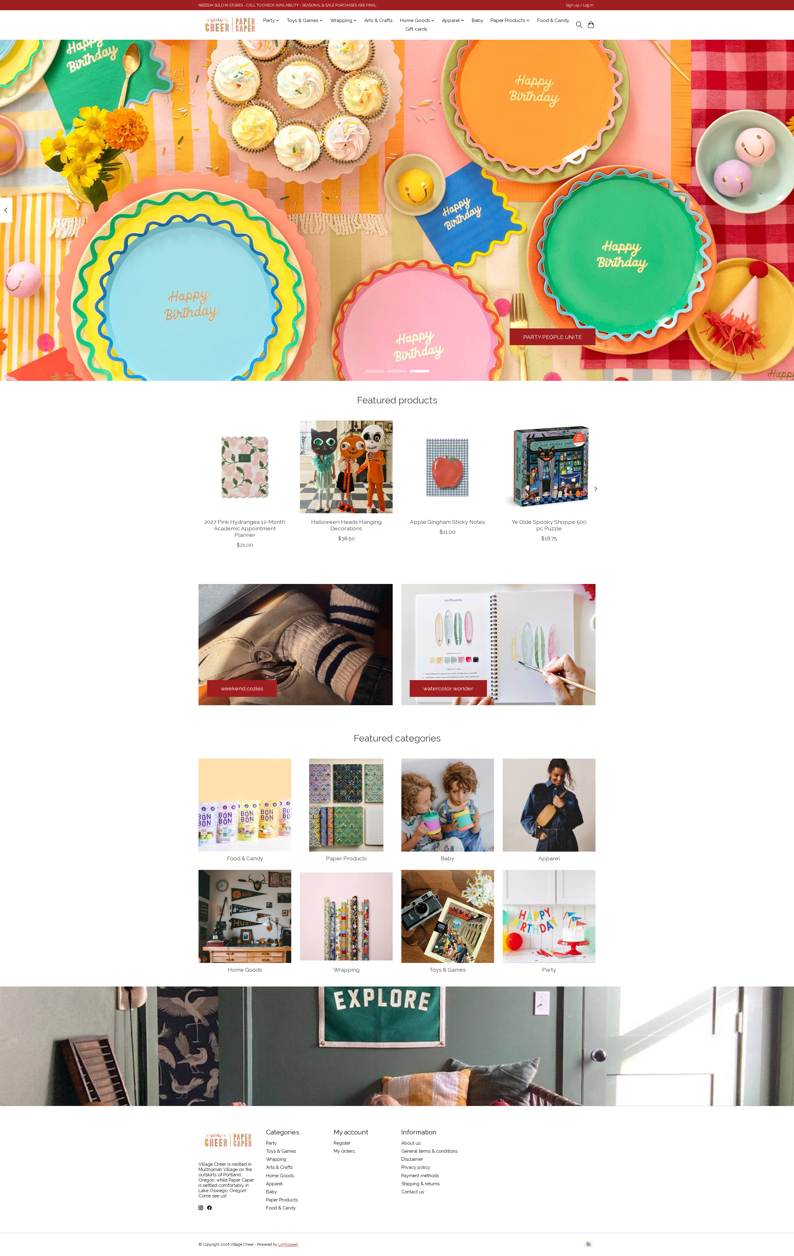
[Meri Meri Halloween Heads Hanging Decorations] (346, 467)
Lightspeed (288, 1244)
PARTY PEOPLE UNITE (552, 336)
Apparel (549, 858)
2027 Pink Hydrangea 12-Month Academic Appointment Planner (244, 528)
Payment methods (420, 1175)
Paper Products (346, 858)
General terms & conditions (429, 1151)
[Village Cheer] (229, 24)
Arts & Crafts (378, 20)
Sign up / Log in (580, 5)
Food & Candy (553, 20)
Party (549, 969)
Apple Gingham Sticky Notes (447, 522)
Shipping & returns (420, 1183)
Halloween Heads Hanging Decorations (346, 525)
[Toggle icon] (578, 24)
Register (342, 1143)
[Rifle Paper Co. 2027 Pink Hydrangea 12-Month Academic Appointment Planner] (244, 467)
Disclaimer (412, 1159)
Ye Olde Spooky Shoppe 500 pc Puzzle (549, 525)
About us (411, 1143)
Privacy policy (415, 1167)
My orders (344, 1151)
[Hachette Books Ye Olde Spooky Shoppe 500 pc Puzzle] (549, 467)
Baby (477, 20)
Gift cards (416, 29)
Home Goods (245, 969)
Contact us (412, 1191)
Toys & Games (447, 969)
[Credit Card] (588, 1244)
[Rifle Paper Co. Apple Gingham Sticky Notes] (447, 467)
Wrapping (346, 969)
